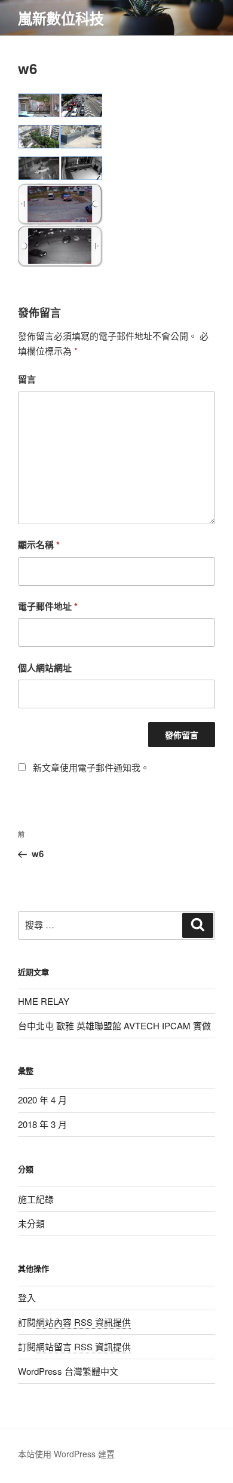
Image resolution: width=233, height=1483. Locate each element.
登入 (27, 1297)
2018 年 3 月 (42, 1124)
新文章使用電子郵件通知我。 (91, 767)
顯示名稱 (39, 544)
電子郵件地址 (48, 606)
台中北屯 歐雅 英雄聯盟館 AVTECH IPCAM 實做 (114, 1025)
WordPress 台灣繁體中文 (68, 1371)
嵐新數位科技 (61, 18)
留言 (27, 379)
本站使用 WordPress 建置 (66, 1454)
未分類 (31, 1223)
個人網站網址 (45, 667)
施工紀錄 (36, 1198)
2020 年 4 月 (42, 1099)
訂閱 (74, 1322)
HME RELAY (43, 1001)
